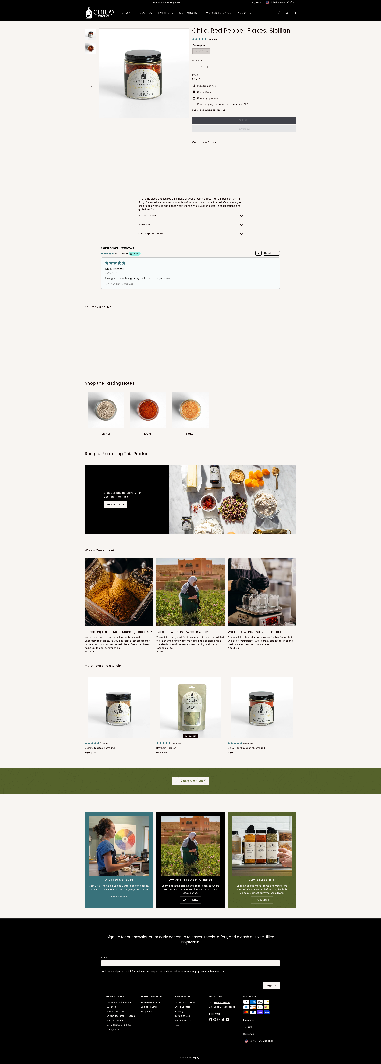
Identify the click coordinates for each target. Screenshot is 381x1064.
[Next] (91, 86)
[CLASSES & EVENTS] (119, 846)
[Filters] (258, 253)
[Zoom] (144, 73)
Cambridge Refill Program (121, 1015)
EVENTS (164, 13)
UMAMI (106, 433)
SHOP (126, 13)
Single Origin (111, 666)
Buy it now (244, 128)
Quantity (197, 60)
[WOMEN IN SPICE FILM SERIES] (190, 846)
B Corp (160, 651)
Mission (89, 651)
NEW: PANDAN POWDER (166, 2)
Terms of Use (182, 1015)
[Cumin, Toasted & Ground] (119, 715)
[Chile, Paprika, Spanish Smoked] (262, 715)
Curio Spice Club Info (118, 1025)
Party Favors (148, 1011)
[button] (199, 39)
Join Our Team (114, 1020)
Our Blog (111, 1006)
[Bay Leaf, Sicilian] (190, 715)
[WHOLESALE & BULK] (262, 846)
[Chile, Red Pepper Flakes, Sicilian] (244, 157)
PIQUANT (148, 433)
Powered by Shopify (189, 1058)
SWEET (190, 433)
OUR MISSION (189, 13)
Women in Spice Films (118, 1002)
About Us (233, 647)
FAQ (177, 1025)
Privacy (179, 1011)
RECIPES (146, 13)
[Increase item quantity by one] (207, 67)
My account (113, 1029)
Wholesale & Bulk (150, 1002)
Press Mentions (115, 1011)
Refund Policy (183, 1020)
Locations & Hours (185, 1002)
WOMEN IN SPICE (219, 13)
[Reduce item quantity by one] (195, 67)
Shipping (196, 110)
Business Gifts (149, 1006)
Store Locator (182, 1006)
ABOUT (243, 13)
